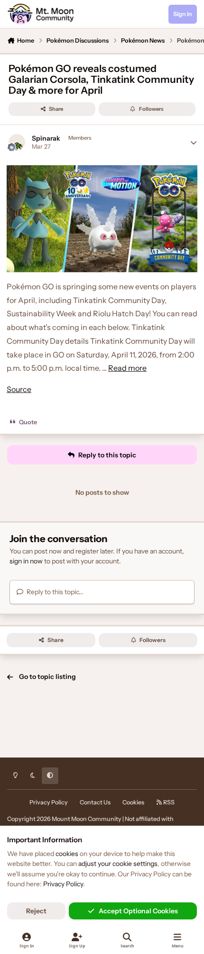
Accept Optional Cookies (138, 911)
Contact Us (95, 802)
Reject (36, 911)
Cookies (133, 802)
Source (19, 389)
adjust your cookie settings (118, 863)
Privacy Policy (48, 802)
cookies (67, 853)
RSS (168, 802)
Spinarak (46, 138)
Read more (127, 368)
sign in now (26, 561)
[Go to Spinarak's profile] (17, 142)
